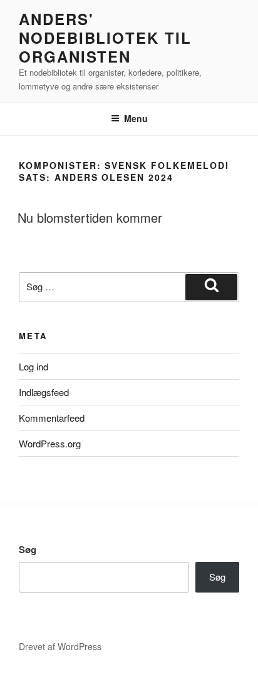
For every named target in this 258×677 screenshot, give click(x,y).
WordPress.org (50, 443)
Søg (27, 549)
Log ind (33, 366)
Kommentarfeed (52, 417)
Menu (136, 118)
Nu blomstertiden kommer (90, 217)
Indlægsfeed (44, 392)
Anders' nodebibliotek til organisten (105, 37)
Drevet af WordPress (60, 646)
